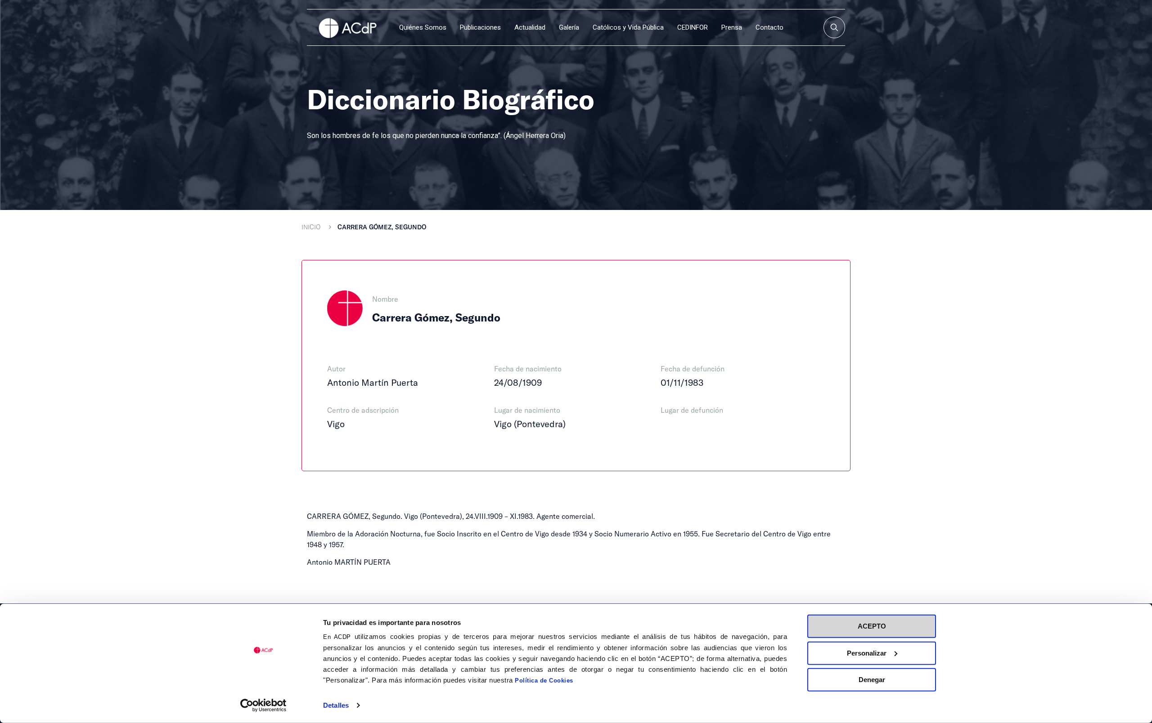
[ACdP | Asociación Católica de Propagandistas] (347, 27)
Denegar (872, 679)
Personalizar (866, 652)
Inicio (311, 227)
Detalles (336, 705)
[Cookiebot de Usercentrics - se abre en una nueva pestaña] (263, 705)
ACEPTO (872, 626)
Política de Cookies (544, 680)
